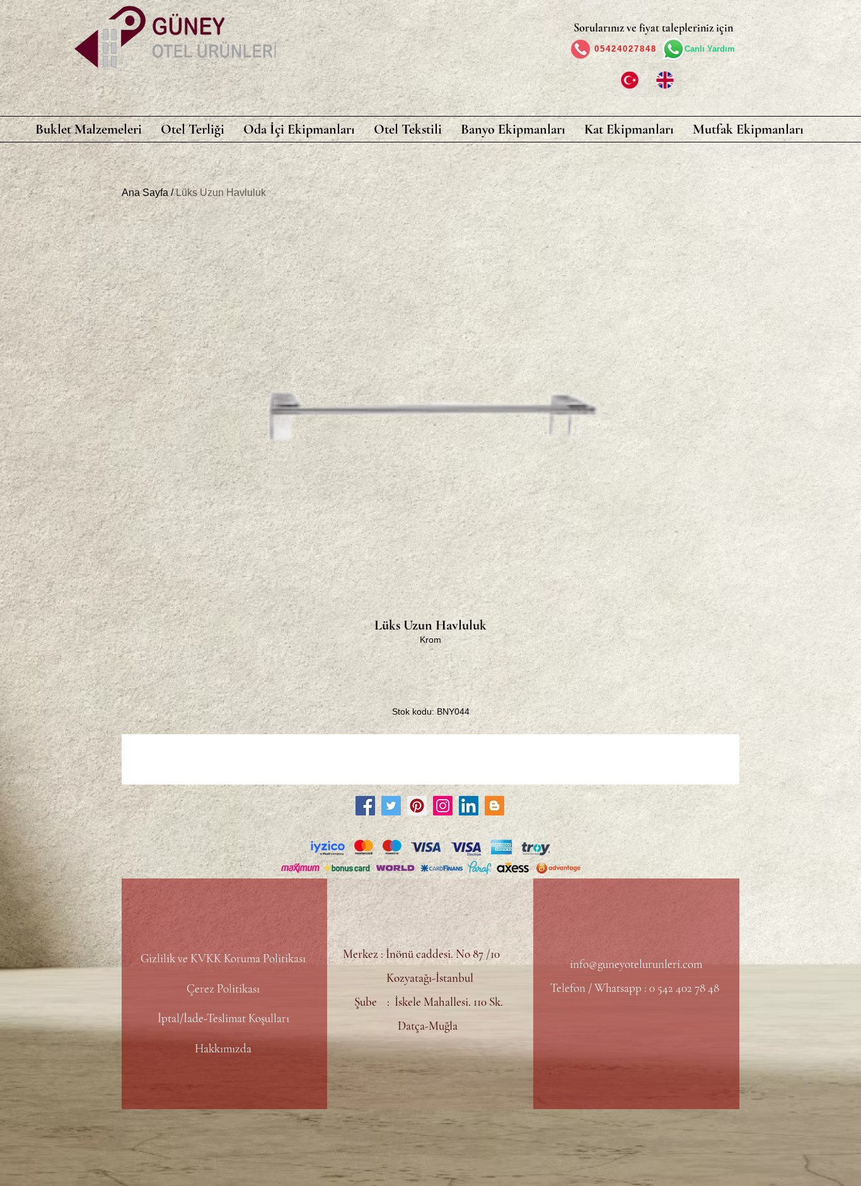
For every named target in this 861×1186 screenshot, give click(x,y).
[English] (664, 79)
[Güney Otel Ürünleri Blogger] (494, 805)
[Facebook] (365, 805)
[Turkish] (629, 79)
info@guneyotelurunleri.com (636, 964)
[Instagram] (443, 805)
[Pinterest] (417, 805)
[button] (88, 129)
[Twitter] (391, 805)
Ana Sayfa (145, 192)
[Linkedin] (468, 805)
